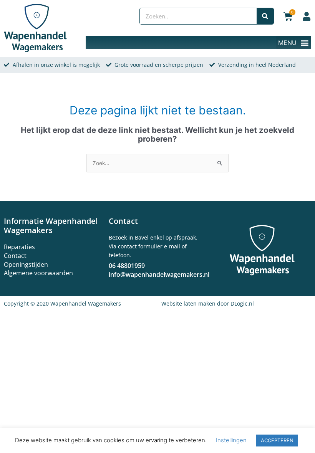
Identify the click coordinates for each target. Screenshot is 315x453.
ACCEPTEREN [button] (277, 440)
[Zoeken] (265, 16)
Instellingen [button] (231, 440)
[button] (293, 42)
